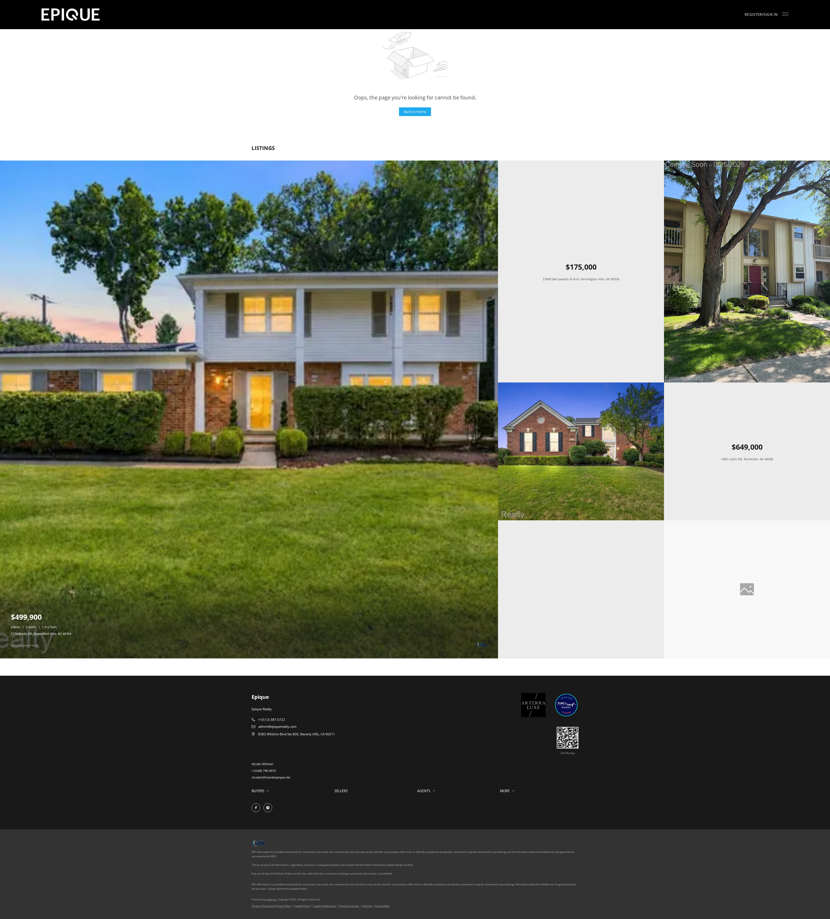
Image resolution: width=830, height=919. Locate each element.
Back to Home (415, 111)
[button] (71, 14)
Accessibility (382, 906)
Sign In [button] (771, 14)
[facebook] (256, 807)
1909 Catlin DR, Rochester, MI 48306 (747, 459)
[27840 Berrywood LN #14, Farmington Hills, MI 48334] (747, 381)
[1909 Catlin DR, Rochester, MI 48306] (581, 519)
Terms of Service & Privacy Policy (271, 906)
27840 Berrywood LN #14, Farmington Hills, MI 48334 (581, 279)
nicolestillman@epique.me (271, 777)
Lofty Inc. (271, 899)
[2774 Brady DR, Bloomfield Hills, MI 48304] (249, 657)
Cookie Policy (302, 906)
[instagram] (267, 807)
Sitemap (367, 906)
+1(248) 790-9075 (264, 771)
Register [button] (753, 14)
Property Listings (349, 906)
